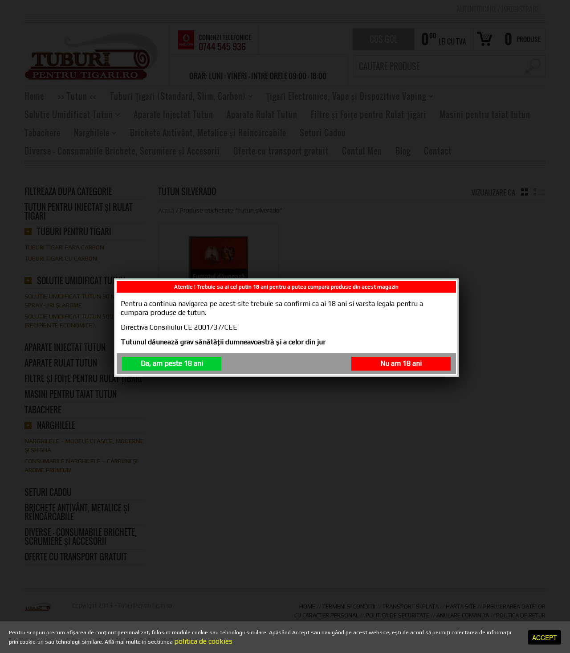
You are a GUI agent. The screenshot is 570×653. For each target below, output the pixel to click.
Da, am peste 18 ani (172, 363)
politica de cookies (203, 641)
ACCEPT (544, 637)
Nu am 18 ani (401, 363)
